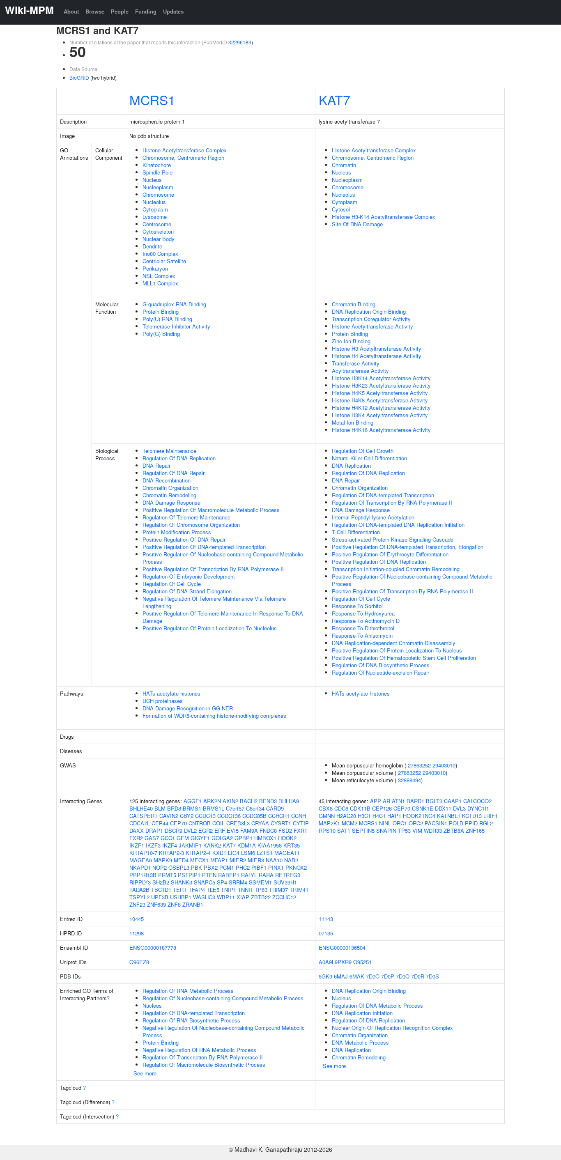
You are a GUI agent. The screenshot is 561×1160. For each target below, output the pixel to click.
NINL (385, 823)
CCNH (298, 816)
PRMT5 (167, 875)
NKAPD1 (140, 867)
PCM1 (226, 867)
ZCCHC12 (284, 897)
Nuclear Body (159, 239)
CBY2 (186, 816)
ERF (219, 830)
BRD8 (174, 808)
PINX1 (276, 867)
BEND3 (268, 801)
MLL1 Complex (160, 283)
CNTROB (200, 823)
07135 (326, 933)
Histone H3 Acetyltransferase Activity (376, 348)
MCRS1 (152, 99)
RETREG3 (287, 875)
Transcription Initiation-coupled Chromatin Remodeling (396, 569)
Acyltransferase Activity (360, 370)
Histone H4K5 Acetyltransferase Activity (380, 393)
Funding (145, 11)
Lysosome (155, 217)
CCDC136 (229, 816)
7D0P (387, 976)
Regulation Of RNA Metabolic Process (188, 991)
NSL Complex (159, 276)
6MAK (356, 976)
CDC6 (341, 808)
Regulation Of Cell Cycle (172, 584)
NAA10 (274, 860)
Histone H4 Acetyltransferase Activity (376, 356)
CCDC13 (205, 816)
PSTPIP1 (189, 875)
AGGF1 (193, 801)
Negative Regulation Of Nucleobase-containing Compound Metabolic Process (224, 1031)
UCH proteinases (163, 701)
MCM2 (349, 823)
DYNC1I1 (478, 808)
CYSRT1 (281, 823)
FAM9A (249, 830)
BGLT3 (434, 801)
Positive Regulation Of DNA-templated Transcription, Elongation (407, 547)
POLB (456, 823)
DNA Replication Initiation (362, 1013)
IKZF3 (153, 845)
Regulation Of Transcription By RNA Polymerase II (392, 502)
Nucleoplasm (158, 187)
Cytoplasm (155, 209)
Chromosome (158, 194)
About (71, 11)
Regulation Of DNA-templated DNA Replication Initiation (398, 524)
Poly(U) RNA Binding (167, 319)
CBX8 (326, 808)
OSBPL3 (178, 867)
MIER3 (256, 860)
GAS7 (152, 838)
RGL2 (486, 823)
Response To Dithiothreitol (363, 628)
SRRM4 (238, 882)
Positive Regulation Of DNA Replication (379, 561)
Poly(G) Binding (161, 334)
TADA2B (139, 890)
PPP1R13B (142, 875)
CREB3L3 (238, 823)
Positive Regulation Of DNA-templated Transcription (204, 547)
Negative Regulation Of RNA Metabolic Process (199, 1050)
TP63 (261, 890)
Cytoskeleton (158, 231)
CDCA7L (139, 823)
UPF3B (159, 897)
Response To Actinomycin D (366, 621)
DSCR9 (173, 830)
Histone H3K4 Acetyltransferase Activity (380, 415)
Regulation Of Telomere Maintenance (186, 517)
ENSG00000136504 (342, 947)
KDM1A (246, 845)
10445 (136, 919)
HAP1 (394, 816)
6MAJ (341, 976)
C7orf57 (235, 808)
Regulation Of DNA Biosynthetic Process (381, 665)
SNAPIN (386, 830)
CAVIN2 (168, 816)
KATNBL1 (448, 816)
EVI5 (233, 830)
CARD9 (275, 808)
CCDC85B (254, 816)
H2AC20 (346, 816)
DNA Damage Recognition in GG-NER (188, 708)
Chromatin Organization (170, 488)
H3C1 (364, 816)
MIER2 (238, 860)
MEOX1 (199, 860)
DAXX (136, 830)
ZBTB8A (454, 830)
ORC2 (416, 823)
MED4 (181, 860)
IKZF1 (136, 845)
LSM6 (248, 853)
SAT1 (343, 830)
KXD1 (219, 853)
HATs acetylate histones (171, 693)
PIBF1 (259, 867)
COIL (218, 823)
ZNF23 (137, 904)
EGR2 (205, 830)
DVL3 (459, 808)
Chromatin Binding (353, 304)
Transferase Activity (355, 363)
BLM (160, 808)
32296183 (239, 42)
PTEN (209, 875)
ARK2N (212, 801)
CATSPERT (143, 816)
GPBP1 (244, 838)
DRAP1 (154, 830)
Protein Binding (161, 311)
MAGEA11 (287, 853)
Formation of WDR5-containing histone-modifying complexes (214, 715)
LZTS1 (265, 853)
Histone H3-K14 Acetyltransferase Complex (383, 217)
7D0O (372, 976)
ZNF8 (174, 904)
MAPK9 (163, 860)
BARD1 (415, 801)
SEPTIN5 (363, 830)
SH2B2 (160, 882)
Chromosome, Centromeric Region (183, 157)
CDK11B (360, 808)
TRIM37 (278, 890)
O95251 (362, 962)
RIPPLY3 (140, 882)
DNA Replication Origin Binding (369, 311)
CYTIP (301, 823)
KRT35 (291, 845)
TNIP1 (228, 890)
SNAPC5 (204, 882)
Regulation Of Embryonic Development (189, 576)
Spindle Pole (157, 172)
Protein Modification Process (177, 532)
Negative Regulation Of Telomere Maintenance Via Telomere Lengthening (214, 602)
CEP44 (160, 823)
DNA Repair (156, 465)
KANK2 (212, 845)
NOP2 (159, 867)
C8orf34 (255, 808)
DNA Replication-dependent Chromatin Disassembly (393, 643)
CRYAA (260, 823)
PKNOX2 (296, 867)
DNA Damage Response (171, 502)
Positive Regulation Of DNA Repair (184, 539)
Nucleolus (154, 202)
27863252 (419, 765)
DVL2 (190, 830)
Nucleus (152, 180)
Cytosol (341, 209)
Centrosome (157, 224)
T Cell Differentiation (356, 532)
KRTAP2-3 (171, 853)
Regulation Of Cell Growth (362, 451)
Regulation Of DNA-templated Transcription (383, 495)
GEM (183, 838)
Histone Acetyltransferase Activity (372, 326)
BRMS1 (192, 808)
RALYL (249, 875)
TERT (180, 890)
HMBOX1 (265, 838)
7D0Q (402, 976)
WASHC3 (204, 897)
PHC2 (243, 867)
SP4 (222, 882)
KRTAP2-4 (198, 853)
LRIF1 (490, 816)
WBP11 (226, 897)
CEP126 (382, 808)
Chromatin (344, 165)
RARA (266, 875)
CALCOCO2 (477, 801)
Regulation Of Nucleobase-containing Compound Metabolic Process (223, 998)
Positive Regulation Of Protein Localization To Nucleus (397, 650)
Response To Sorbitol (357, 606)
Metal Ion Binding (352, 422)
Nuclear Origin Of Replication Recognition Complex (392, 1027)
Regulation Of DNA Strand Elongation (187, 591)
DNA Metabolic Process (360, 1042)
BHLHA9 (288, 801)
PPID (471, 823)
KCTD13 (472, 816)
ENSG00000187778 (152, 947)
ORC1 (400, 823)
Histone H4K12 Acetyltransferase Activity (381, 407)
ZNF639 (156, 904)
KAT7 (334, 99)
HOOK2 (287, 838)
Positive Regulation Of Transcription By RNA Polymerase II (213, 569)
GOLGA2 (222, 838)
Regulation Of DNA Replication (179, 458)
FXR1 (300, 830)
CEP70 (178, 823)
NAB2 (291, 860)
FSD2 (285, 830)
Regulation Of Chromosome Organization (191, 524)
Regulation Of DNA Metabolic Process (377, 1005)
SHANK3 (181, 882)
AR (386, 801)
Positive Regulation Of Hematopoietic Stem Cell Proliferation (404, 658)
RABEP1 (228, 875)
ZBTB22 (261, 897)
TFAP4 (197, 890)
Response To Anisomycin (362, 635)
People (120, 11)
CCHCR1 (279, 816)
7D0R (417, 976)
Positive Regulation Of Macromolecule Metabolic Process (211, 510)
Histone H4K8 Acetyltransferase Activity (380, 400)
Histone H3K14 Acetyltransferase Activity (381, 378)
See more (144, 1073)
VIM (417, 830)
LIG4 (233, 853)
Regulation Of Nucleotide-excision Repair (380, 672)
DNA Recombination (167, 480)
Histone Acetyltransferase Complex (185, 150)
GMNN (327, 816)
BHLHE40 (141, 808)
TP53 (404, 830)
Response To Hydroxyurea (363, 613)
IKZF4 (169, 845)
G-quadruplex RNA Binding (174, 304)
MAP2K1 (329, 823)
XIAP (243, 897)
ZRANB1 (192, 904)
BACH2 (249, 801)
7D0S (432, 976)
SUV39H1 (285, 882)
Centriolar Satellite (164, 261)
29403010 (443, 765)
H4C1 (379, 816)
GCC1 (168, 838)
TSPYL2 (139, 897)
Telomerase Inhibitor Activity (176, 326)
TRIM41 (299, 890)
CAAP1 (453, 801)
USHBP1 (180, 897)
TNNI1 (245, 890)
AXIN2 (230, 801)
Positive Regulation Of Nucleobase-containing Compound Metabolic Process (223, 557)
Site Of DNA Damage (357, 224)
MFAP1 (219, 860)
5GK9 (325, 976)
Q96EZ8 (139, 962)
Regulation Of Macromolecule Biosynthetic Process (204, 1064)
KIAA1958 (270, 845)
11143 (326, 919)
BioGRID (79, 77)
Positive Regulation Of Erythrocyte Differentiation (390, 554)
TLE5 (213, 890)
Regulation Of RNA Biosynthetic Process (191, 1020)
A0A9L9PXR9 (335, 962)
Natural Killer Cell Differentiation (369, 458)
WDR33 (433, 830)
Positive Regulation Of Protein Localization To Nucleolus (210, 628)
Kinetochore (157, 165)
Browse (94, 11)
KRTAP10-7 (143, 853)
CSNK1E (422, 808)
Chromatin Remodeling (169, 495)
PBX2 (211, 867)
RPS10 (327, 830)
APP (375, 801)
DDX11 (443, 808)
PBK (196, 867)
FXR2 (136, 838)
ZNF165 (475, 830)
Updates (173, 11)
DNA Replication (351, 465)
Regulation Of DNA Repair (174, 473)
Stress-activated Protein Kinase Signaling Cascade (392, 539)
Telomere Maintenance (169, 451)
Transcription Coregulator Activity (371, 319)
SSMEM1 (260, 882)
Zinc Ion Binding (351, 341)
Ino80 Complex (160, 253)
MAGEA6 (140, 860)
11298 (136, 933)
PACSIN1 (436, 823)
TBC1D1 (161, 890)
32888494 (409, 780)
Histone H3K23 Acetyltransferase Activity (381, 385)
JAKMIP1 (190, 845)
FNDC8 (268, 830)
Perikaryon (155, 268)
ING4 (429, 816)
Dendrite (152, 246)
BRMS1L (213, 808)
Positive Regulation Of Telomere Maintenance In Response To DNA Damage (223, 617)
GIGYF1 (200, 838)
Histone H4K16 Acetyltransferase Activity (381, 430)
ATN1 (398, 801)
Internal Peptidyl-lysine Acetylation (373, 517)
